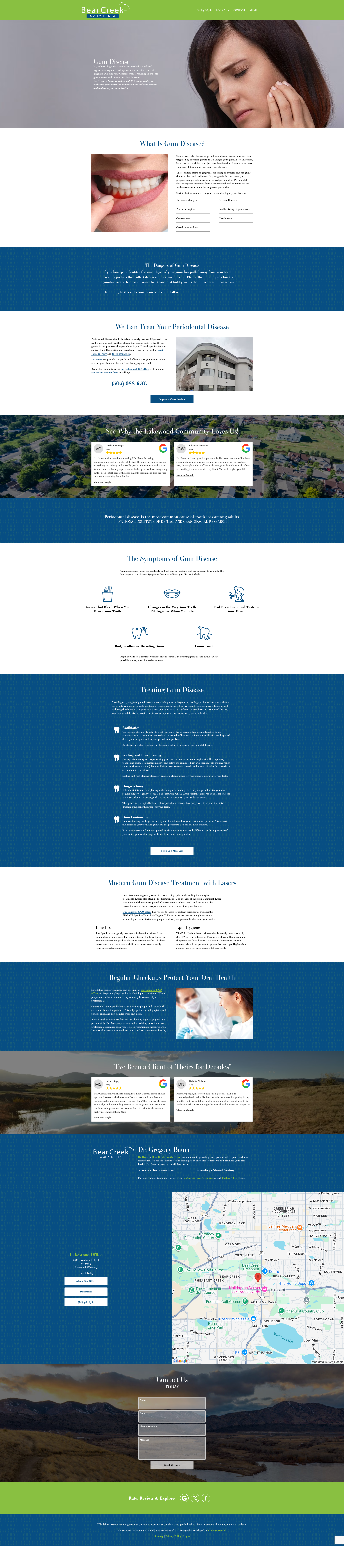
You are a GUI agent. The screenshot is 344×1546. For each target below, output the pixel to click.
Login (186, 1536)
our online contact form (104, 372)
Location (222, 10)
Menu (253, 10)
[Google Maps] (184, 1498)
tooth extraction (121, 353)
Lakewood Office (86, 1254)
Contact (239, 10)
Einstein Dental (217, 1530)
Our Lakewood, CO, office (137, 911)
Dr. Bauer (96, 359)
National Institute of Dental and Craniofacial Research (172, 521)
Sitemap (159, 1536)
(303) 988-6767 (130, 383)
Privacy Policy (173, 1536)
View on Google (102, 482)
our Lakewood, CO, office (135, 369)
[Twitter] (195, 1498)
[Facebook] (206, 1498)
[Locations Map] (258, 1277)
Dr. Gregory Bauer (104, 81)
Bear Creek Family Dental (166, 1157)
